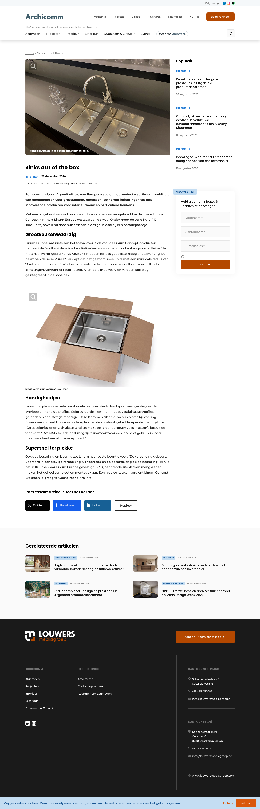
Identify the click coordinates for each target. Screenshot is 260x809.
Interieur (72, 33)
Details (228, 803)
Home (29, 53)
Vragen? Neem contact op (203, 637)
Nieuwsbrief (175, 16)
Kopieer (126, 505)
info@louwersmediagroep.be (212, 756)
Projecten (53, 33)
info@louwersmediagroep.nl (211, 698)
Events (145, 33)
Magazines (100, 16)
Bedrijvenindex (220, 16)
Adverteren (154, 16)
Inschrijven (205, 264)
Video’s (136, 16)
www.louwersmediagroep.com (213, 775)
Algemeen (32, 33)
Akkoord (245, 803)
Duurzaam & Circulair (119, 33)
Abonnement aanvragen (95, 693)
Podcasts (118, 16)
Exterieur (91, 33)
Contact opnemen (90, 686)
